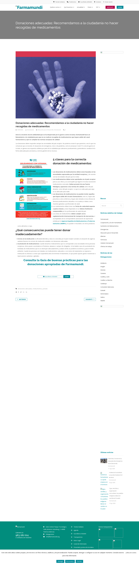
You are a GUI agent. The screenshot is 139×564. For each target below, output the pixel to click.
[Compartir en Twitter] (21, 292)
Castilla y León (105, 277)
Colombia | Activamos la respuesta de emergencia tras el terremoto (115, 461)
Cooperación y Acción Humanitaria (111, 222)
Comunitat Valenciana (107, 287)
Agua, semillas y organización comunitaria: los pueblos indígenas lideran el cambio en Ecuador (116, 493)
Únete (90, 7)
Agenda (76, 530)
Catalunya (104, 283)
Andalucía (103, 263)
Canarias (103, 273)
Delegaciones (50, 534)
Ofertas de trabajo (106, 246)
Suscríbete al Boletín (86, 2)
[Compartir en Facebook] (18, 292)
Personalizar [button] (70, 561)
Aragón (103, 266)
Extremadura (104, 294)
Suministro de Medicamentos (109, 226)
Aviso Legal (77, 540)
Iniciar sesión (109, 2)
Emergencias (104, 229)
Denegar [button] (60, 561)
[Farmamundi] (29, 7)
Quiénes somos (55, 7)
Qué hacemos (68, 7)
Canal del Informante (80, 544)
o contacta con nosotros (23, 537)
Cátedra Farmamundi (107, 243)
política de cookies (131, 552)
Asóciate (110, 7)
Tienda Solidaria (60, 2)
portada (45, 289)
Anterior (22, 299)
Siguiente (89, 299)
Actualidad (80, 7)
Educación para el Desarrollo (45, 130)
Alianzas (103, 236)
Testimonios (72, 2)
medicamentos (37, 289)
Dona (120, 7)
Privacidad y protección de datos (84, 547)
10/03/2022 (20, 130)
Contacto (98, 2)
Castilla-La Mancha (106, 280)
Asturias (103, 270)
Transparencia (78, 537)
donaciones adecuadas (25, 289)
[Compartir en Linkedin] (26, 292)
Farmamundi (30, 130)
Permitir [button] (79, 561)
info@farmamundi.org (52, 537)
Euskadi (103, 290)
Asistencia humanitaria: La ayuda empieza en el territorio (115, 475)
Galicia (102, 297)
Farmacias (104, 240)
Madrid (103, 301)
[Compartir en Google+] (24, 292)
